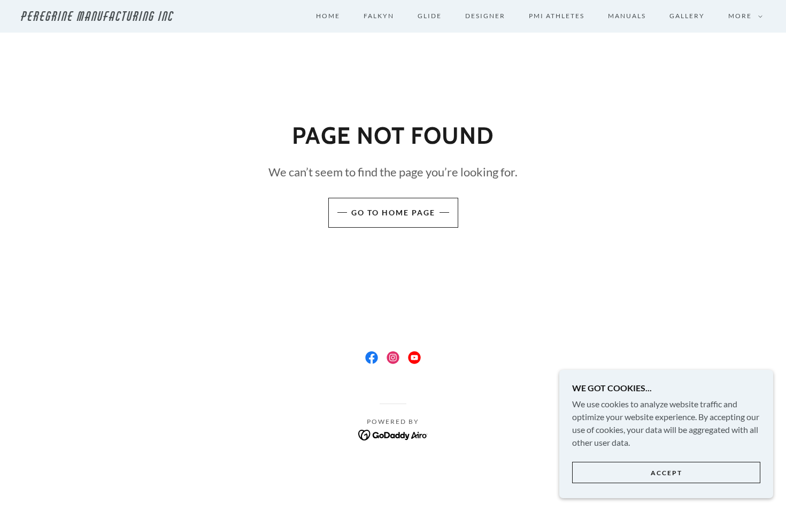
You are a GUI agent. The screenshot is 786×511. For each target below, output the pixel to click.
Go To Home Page (393, 212)
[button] (743, 16)
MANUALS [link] (627, 16)
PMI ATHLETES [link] (556, 16)
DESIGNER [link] (485, 16)
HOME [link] (328, 16)
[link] (124, 17)
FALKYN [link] (379, 16)
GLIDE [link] (430, 16)
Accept (666, 473)
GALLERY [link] (687, 16)
